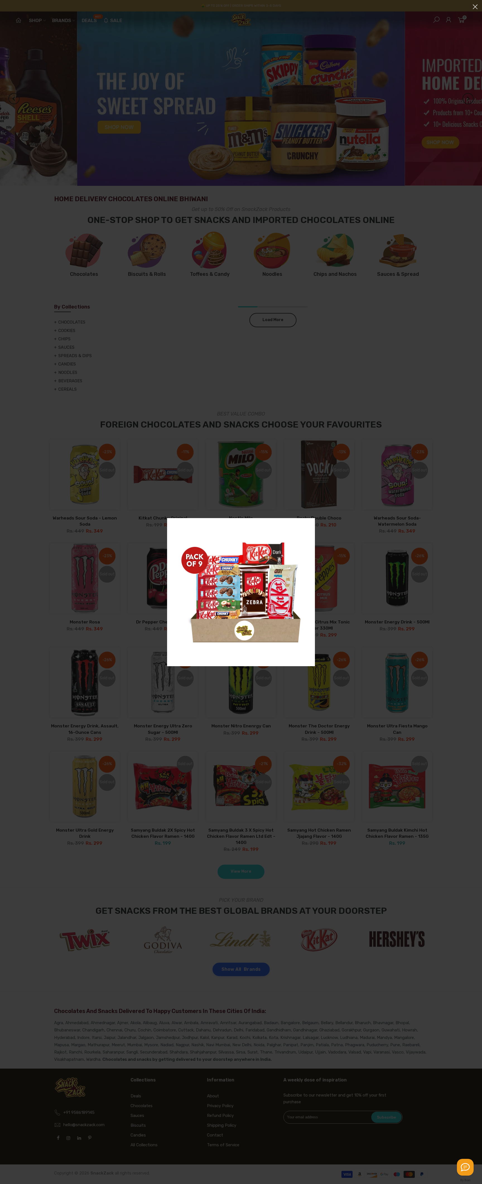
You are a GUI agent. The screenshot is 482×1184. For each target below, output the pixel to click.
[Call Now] (465, 1167)
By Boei (465, 1180)
